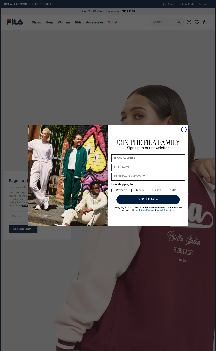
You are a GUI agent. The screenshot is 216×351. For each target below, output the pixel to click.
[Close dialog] (183, 129)
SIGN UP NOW (148, 199)
